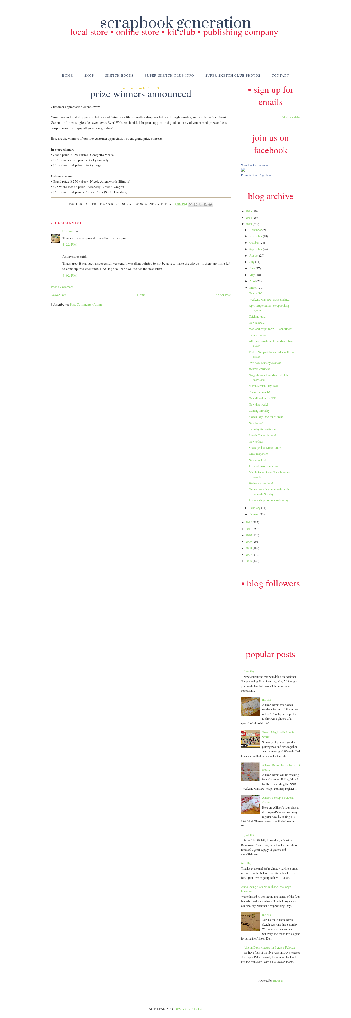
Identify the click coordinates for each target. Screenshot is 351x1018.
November (256, 236)
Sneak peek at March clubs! (265, 447)
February (255, 508)
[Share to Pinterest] (210, 204)
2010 (249, 535)
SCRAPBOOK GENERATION (175, 23)
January (254, 514)
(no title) (249, 671)
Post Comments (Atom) (86, 304)
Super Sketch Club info (169, 75)
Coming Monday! (260, 410)
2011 (249, 528)
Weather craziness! (260, 369)
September (256, 249)
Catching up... (257, 316)
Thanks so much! (259, 392)
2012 (249, 522)
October (254, 242)
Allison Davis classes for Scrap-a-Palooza (269, 947)
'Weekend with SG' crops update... (269, 299)
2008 (249, 548)
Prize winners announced (264, 466)
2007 (249, 554)
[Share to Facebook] (205, 204)
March (253, 287)
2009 (249, 541)
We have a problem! (261, 483)
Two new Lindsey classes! (265, 363)
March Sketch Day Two (263, 386)
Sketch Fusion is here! (262, 435)
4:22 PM (69, 244)
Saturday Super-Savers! (263, 429)
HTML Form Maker (289, 117)
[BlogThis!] (195, 204)
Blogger (278, 980)
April (252, 281)
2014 (249, 217)
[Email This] (190, 204)
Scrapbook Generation (255, 165)
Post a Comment (62, 286)
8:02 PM (69, 275)
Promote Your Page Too (256, 175)
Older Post (223, 294)
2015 (249, 211)
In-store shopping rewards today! (269, 500)
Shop (89, 75)
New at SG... (257, 322)
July (252, 262)
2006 (249, 561)
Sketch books (119, 75)
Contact (280, 75)
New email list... (259, 460)
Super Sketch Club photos (232, 75)
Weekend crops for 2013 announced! (271, 329)
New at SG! (256, 293)
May (252, 275)
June (252, 268)
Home (67, 75)
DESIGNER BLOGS (188, 1008)
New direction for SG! (262, 398)
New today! (256, 423)
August (254, 255)
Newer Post (58, 294)
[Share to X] (200, 204)
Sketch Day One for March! (266, 417)
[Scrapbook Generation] (243, 170)
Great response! (258, 454)
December (255, 229)
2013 (249, 224)
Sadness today (257, 335)
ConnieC (68, 231)
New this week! (258, 404)
